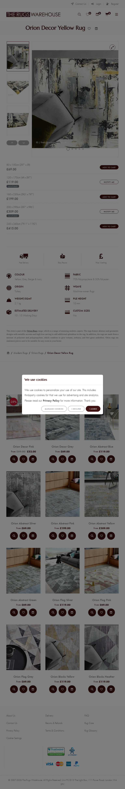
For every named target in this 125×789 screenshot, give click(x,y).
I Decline (76, 408)
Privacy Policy (51, 400)
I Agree (93, 408)
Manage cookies (54, 408)
